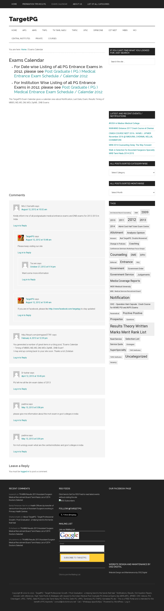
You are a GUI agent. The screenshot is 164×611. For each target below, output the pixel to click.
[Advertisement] (132, 88)
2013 (143, 220)
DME (133, 254)
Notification (120, 297)
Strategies (130, 344)
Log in (127, 602)
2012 (132, 219)
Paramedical (114, 313)
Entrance (126, 262)
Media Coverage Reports (125, 280)
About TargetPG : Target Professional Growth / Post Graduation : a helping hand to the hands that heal (31, 520)
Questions (130, 319)
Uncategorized (136, 356)
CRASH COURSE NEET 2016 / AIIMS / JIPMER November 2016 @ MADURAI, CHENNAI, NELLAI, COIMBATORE (131, 136)
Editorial (113, 262)
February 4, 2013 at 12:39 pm (35, 338)
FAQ (138, 262)
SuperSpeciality (118, 350)
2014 (112, 226)
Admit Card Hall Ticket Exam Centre (134, 226)
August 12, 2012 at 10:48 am (38, 240)
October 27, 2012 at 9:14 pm (43, 267)
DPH (142, 254)
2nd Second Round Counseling (120, 213)
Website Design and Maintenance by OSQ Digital (128, 572)
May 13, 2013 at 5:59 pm (33, 439)
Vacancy (113, 362)
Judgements (143, 274)
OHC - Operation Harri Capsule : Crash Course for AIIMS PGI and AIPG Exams (130, 306)
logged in (25, 471)
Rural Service (116, 339)
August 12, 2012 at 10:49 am (38, 302)
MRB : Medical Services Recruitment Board (125, 291)
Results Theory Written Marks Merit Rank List (129, 329)
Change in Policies (117, 244)
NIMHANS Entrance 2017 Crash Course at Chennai (131, 128)
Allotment (116, 232)
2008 (136, 213)
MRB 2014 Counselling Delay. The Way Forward (130, 145)
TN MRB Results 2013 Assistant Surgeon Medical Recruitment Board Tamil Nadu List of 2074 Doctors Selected (30, 497)
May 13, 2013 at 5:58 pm (33, 407)
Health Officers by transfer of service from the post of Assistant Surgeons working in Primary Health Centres (31, 509)
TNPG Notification (135, 350)
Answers (113, 238)
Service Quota (116, 344)
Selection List (132, 339)
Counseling (118, 255)
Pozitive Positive (132, 313)
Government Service (122, 274)
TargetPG (23, 19)
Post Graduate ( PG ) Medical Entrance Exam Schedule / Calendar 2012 (54, 73)
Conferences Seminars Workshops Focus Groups (127, 249)
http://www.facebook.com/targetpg (64, 309)
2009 (144, 212)
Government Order (136, 268)
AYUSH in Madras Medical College (124, 123)
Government (117, 268)
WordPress (118, 602)
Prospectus (116, 319)
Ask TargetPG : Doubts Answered (133, 238)
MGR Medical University (120, 286)
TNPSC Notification (116, 357)
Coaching (134, 243)
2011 (121, 220)
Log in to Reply (20, 225)
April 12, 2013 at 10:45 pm (33, 376)
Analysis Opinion (136, 232)
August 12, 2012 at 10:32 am (34, 209)
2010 (112, 220)
